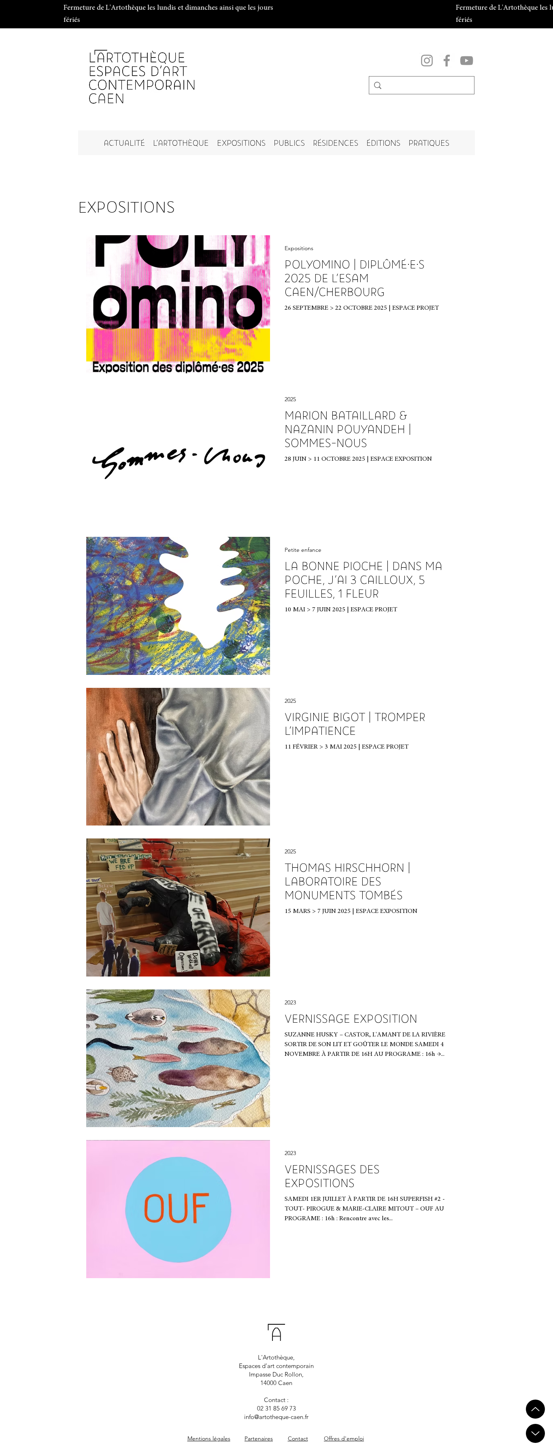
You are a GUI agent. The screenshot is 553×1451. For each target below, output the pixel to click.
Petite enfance (303, 550)
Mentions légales (208, 1438)
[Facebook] (447, 60)
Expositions (299, 248)
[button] (181, 142)
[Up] (535, 1433)
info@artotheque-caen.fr (276, 1417)
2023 (290, 1002)
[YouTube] (466, 60)
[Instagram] (427, 60)
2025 (290, 399)
